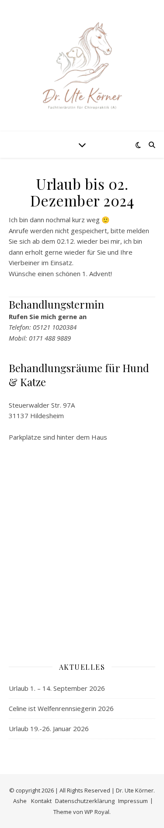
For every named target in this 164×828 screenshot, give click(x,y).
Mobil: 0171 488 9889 (40, 338)
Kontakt (41, 801)
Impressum (133, 801)
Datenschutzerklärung (85, 801)
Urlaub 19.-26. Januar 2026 (49, 728)
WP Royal (96, 812)
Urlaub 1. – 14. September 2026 (57, 688)
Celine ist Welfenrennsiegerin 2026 (61, 708)
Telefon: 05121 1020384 (43, 327)
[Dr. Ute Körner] (82, 66)
